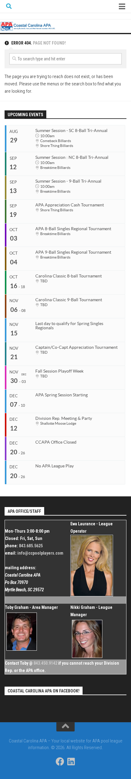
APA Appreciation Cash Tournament (69, 204)
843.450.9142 (45, 663)
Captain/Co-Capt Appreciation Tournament (76, 347)
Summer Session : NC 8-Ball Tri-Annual (71, 157)
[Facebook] (60, 761)
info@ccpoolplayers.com (40, 553)
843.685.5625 (31, 545)
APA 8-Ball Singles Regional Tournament (73, 228)
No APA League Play (54, 465)
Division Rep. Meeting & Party (63, 418)
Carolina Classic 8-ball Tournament (68, 275)
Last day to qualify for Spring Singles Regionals (69, 325)
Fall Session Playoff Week (59, 371)
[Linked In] (71, 761)
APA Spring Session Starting (61, 394)
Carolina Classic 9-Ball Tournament (68, 299)
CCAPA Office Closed (55, 442)
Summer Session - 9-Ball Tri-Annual (68, 181)
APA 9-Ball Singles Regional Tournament (73, 252)
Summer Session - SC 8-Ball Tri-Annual (71, 130)
